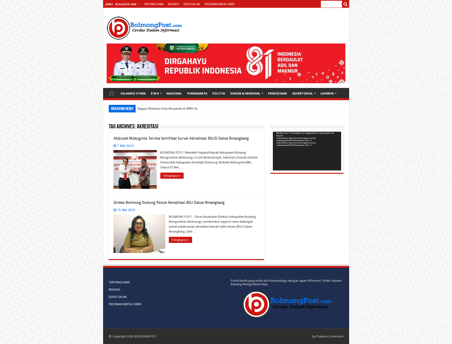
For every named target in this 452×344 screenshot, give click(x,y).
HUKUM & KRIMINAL (245, 93)
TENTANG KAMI (153, 4)
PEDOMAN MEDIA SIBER (219, 4)
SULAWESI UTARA (133, 93)
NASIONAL (174, 93)
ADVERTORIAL (302, 93)
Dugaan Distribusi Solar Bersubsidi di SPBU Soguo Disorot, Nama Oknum (184, 108)
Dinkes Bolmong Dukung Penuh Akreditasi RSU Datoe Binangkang (169, 202)
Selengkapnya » (172, 175)
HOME (111, 93)
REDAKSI (173, 4)
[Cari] (345, 4)
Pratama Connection (329, 336)
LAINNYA (327, 93)
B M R (155, 93)
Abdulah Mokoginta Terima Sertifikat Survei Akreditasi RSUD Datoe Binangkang (181, 138)
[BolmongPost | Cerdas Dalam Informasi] (144, 27)
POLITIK (218, 93)
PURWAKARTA (197, 93)
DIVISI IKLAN (192, 4)
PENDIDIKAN (277, 93)
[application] (307, 151)
